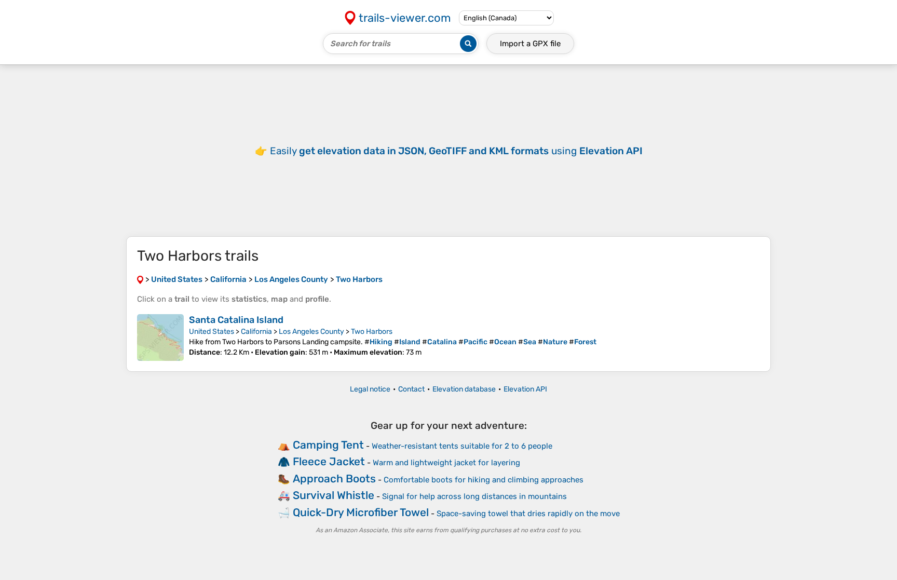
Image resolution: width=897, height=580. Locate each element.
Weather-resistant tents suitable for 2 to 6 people (462, 446)
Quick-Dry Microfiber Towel (361, 512)
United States (211, 331)
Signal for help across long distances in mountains (474, 496)
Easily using (456, 151)
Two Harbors (371, 331)
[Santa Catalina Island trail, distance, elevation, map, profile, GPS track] (160, 337)
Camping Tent (328, 444)
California (256, 331)
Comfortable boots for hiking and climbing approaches (483, 479)
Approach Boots (334, 478)
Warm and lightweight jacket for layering (446, 462)
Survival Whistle (333, 495)
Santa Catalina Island (236, 320)
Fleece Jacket (329, 461)
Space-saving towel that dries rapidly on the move (528, 513)
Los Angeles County (311, 331)
